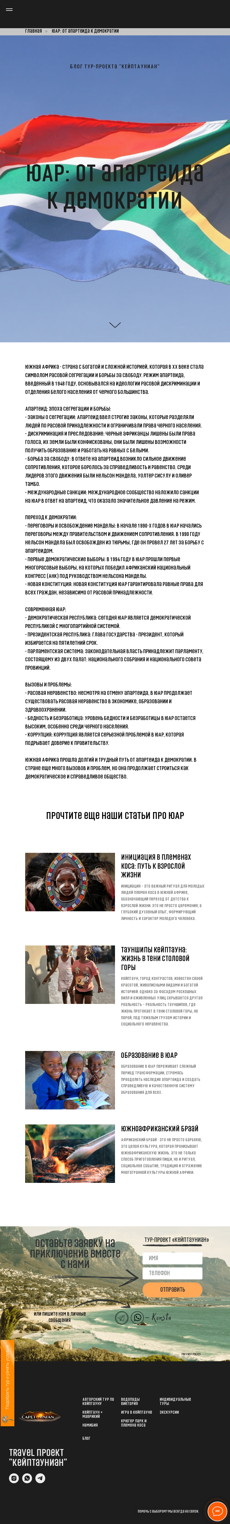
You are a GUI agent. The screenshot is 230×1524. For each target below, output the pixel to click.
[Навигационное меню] (9, 9)
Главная (33, 30)
